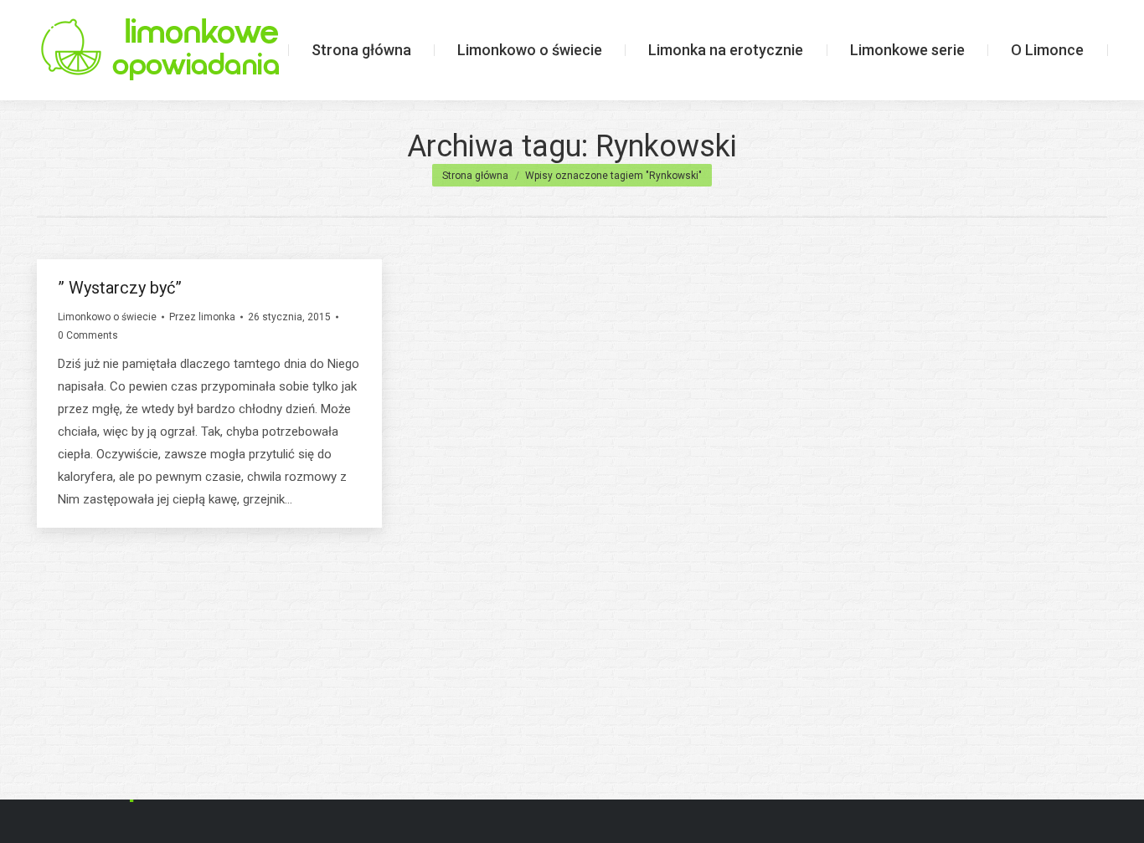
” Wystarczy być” (120, 288)
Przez (202, 317)
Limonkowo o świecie (107, 317)
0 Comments (88, 335)
